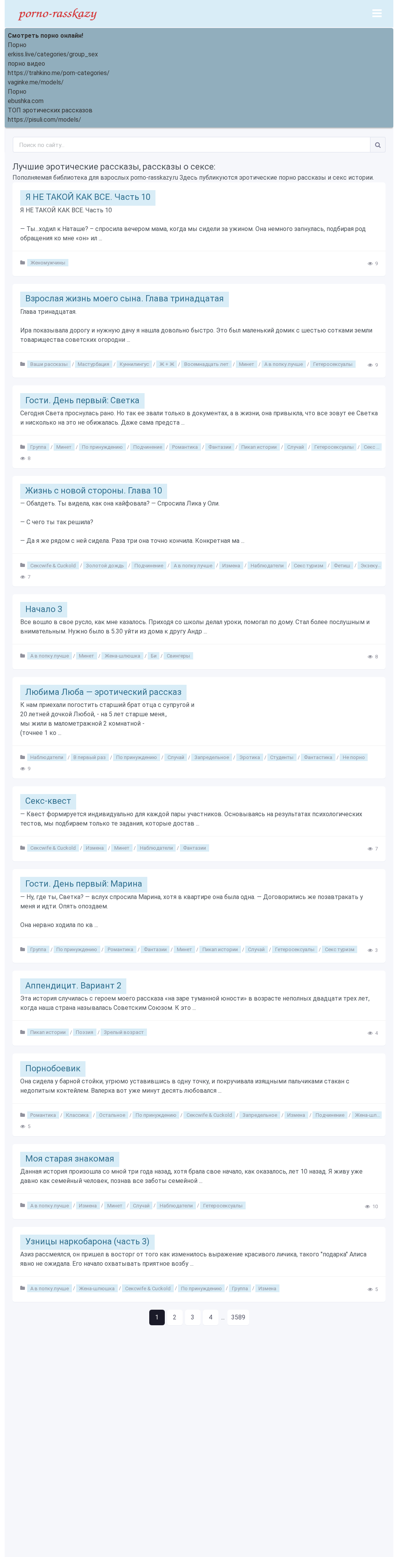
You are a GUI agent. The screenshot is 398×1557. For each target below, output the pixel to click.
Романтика (185, 447)
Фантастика (318, 757)
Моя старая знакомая (69, 1158)
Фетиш (342, 565)
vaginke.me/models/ (36, 82)
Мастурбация (93, 364)
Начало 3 (43, 609)
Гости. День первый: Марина (83, 884)
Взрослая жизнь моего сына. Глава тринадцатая (124, 298)
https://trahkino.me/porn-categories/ (59, 73)
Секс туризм (378, 447)
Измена (231, 565)
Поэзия (84, 1032)
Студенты (281, 757)
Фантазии (219, 447)
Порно (17, 45)
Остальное (112, 1115)
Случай (295, 447)
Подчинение (147, 447)
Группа (38, 447)
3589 (238, 1317)
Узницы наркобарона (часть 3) (87, 1241)
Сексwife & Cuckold (53, 565)
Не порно (354, 757)
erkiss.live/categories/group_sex (53, 54)
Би (154, 656)
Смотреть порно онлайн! (45, 35)
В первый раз (89, 757)
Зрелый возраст (124, 1032)
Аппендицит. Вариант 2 (73, 985)
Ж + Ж (166, 364)
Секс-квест (48, 801)
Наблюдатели (267, 565)
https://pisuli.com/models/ (44, 119)
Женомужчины (47, 263)
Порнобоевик (52, 1068)
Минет (246, 364)
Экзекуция (373, 565)
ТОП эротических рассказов (50, 110)
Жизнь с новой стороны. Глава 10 (93, 490)
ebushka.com (26, 101)
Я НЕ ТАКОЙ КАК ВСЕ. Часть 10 (87, 197)
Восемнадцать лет (206, 364)
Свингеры (178, 656)
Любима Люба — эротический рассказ (103, 692)
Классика (77, 1115)
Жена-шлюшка (122, 656)
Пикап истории (259, 447)
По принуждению (102, 447)
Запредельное (211, 757)
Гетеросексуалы (333, 364)
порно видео (26, 63)
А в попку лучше (283, 364)
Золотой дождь (105, 565)
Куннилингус (134, 364)
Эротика (249, 757)
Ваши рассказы (49, 364)
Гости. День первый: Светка (82, 400)
